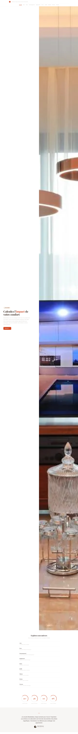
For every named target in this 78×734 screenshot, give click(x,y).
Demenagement (32, 4)
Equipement (38, 4)
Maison (49, 4)
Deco (27, 4)
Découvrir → (7, 328)
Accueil (20, 4)
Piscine (53, 4)
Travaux (57, 4)
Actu (24, 4)
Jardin (46, 4)
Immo (42, 4)
